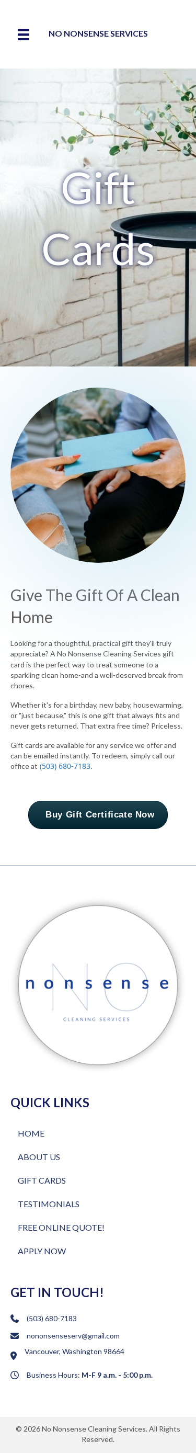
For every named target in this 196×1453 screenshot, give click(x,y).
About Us (39, 1157)
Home (31, 1133)
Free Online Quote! (61, 1227)
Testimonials (48, 1204)
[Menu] (23, 34)
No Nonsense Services (98, 33)
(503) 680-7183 (65, 766)
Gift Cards (42, 1180)
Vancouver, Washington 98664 (74, 1351)
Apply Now (42, 1251)
